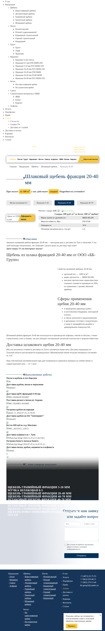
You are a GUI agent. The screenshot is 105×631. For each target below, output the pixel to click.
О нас (7, 1)
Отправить (81, 555)
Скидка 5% (15, 124)
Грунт (17, 47)
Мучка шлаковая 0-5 (18, 203)
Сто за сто (14, 121)
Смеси (13, 90)
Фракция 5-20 (43, 203)
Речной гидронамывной (25, 32)
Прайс (8, 115)
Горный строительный (25, 38)
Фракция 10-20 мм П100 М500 (28, 75)
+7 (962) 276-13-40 (79, 152)
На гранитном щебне (24, 87)
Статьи (8, 140)
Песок (19, 159)
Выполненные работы (38, 374)
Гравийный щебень (23, 17)
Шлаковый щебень (23, 23)
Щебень (13, 159)
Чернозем (19, 54)
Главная (13, 166)
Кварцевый (20, 41)
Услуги (8, 109)
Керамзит (33, 159)
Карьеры (9, 133)
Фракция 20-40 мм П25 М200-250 (30, 78)
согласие (72, 545)
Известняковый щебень (25, 11)
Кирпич (18, 103)
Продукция (24, 166)
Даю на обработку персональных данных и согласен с (80, 547)
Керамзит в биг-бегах (24, 60)
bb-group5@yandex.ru (92, 152)
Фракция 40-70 (86, 203)
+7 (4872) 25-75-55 (79, 147)
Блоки (18, 100)
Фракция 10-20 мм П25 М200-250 (30, 69)
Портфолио (10, 112)
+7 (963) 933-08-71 (79, 149)
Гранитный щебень (23, 20)
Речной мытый (21, 29)
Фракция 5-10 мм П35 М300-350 (29, 66)
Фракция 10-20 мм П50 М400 (28, 72)
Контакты (9, 137)
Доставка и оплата (13, 130)
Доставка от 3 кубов (19, 127)
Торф (17, 51)
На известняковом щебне (26, 84)
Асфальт (14, 106)
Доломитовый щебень (25, 14)
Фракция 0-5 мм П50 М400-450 (29, 63)
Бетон (41, 159)
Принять (71, 626)
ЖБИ (17, 97)
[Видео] (7, 391)
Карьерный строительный (26, 35)
